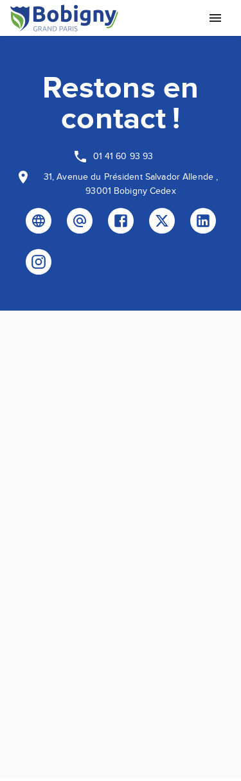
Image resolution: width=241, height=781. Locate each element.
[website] (38, 220)
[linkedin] (203, 220)
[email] (79, 220)
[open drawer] (215, 18)
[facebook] (120, 220)
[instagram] (38, 261)
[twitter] (162, 221)
